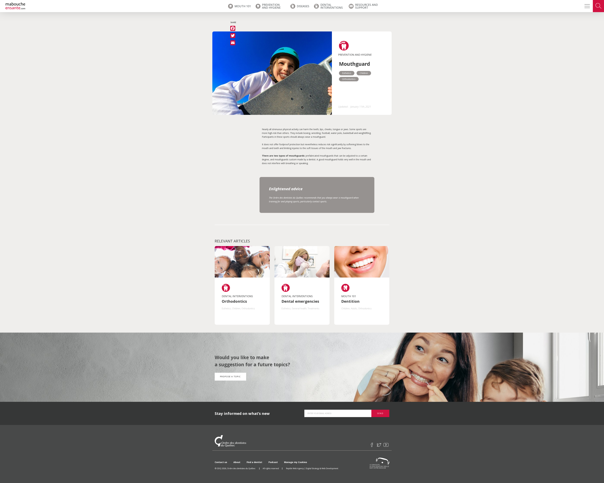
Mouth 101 (243, 6)
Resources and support (366, 6)
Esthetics (346, 73)
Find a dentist (254, 462)
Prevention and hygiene (271, 6)
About (236, 462)
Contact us (221, 462)
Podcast (273, 462)
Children (364, 73)
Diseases (303, 6)
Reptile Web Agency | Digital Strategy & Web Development (312, 468)
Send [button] (380, 413)
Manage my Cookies (295, 462)
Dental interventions (331, 6)
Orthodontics (348, 79)
